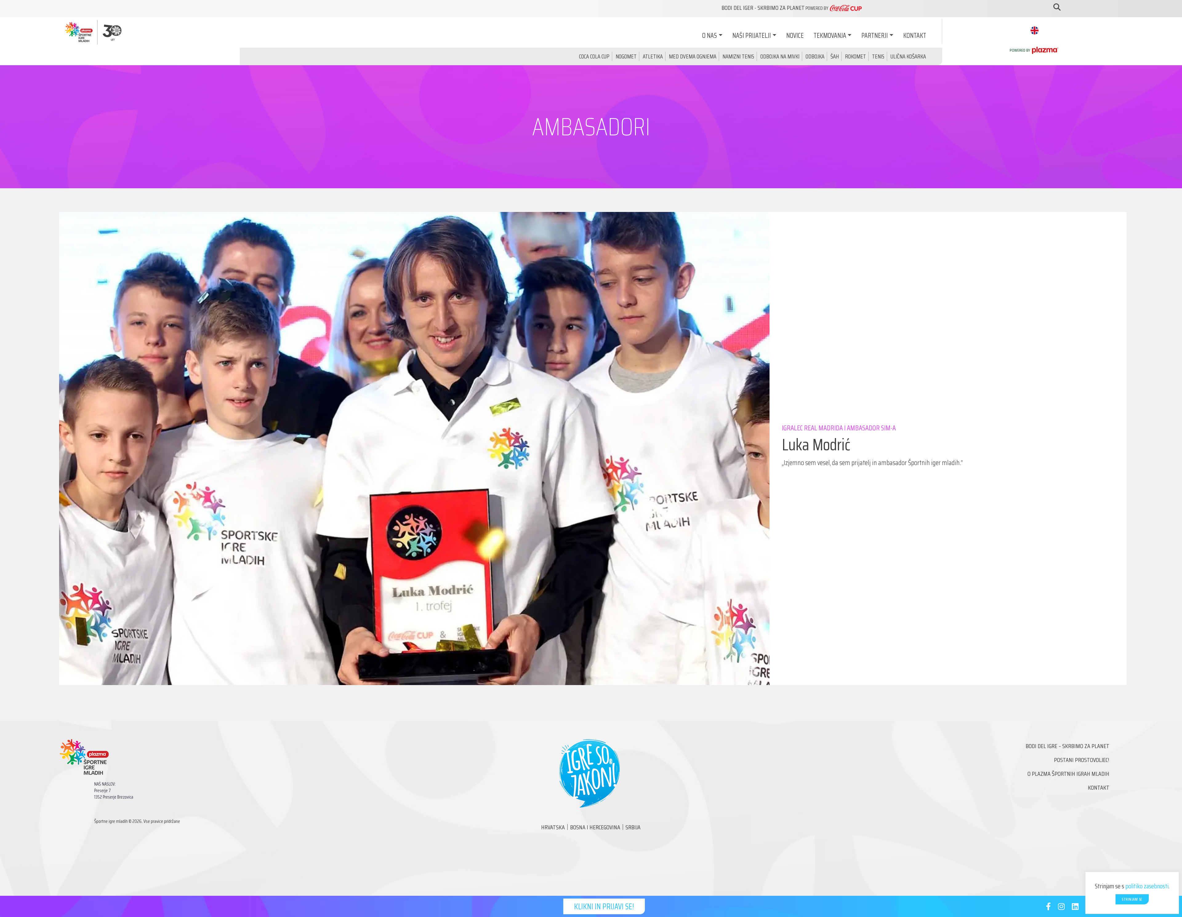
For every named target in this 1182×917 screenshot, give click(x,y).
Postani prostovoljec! (1081, 760)
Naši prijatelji (751, 35)
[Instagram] (1061, 907)
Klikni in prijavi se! (604, 906)
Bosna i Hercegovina (595, 827)
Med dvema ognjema (692, 56)
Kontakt (914, 35)
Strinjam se (1132, 899)
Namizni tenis (738, 56)
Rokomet (855, 56)
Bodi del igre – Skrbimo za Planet (1067, 746)
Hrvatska (553, 827)
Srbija (633, 827)
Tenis (878, 56)
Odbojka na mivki (779, 56)
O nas (709, 35)
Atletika (653, 56)
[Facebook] (1048, 907)
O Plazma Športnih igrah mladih (1068, 774)
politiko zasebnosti (1146, 886)
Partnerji (874, 35)
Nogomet (626, 56)
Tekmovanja (830, 35)
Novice (795, 35)
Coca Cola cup (594, 56)
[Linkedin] (1075, 907)
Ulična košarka (908, 56)
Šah (834, 56)
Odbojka (815, 56)
